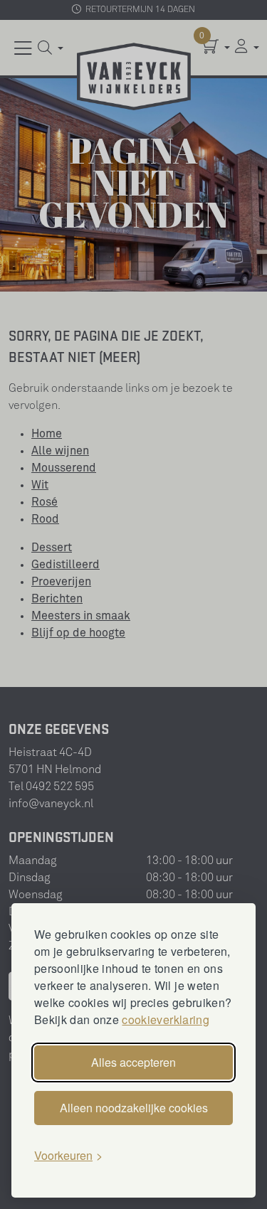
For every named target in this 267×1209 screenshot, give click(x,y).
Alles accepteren (133, 1062)
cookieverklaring (165, 1019)
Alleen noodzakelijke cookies (134, 1107)
